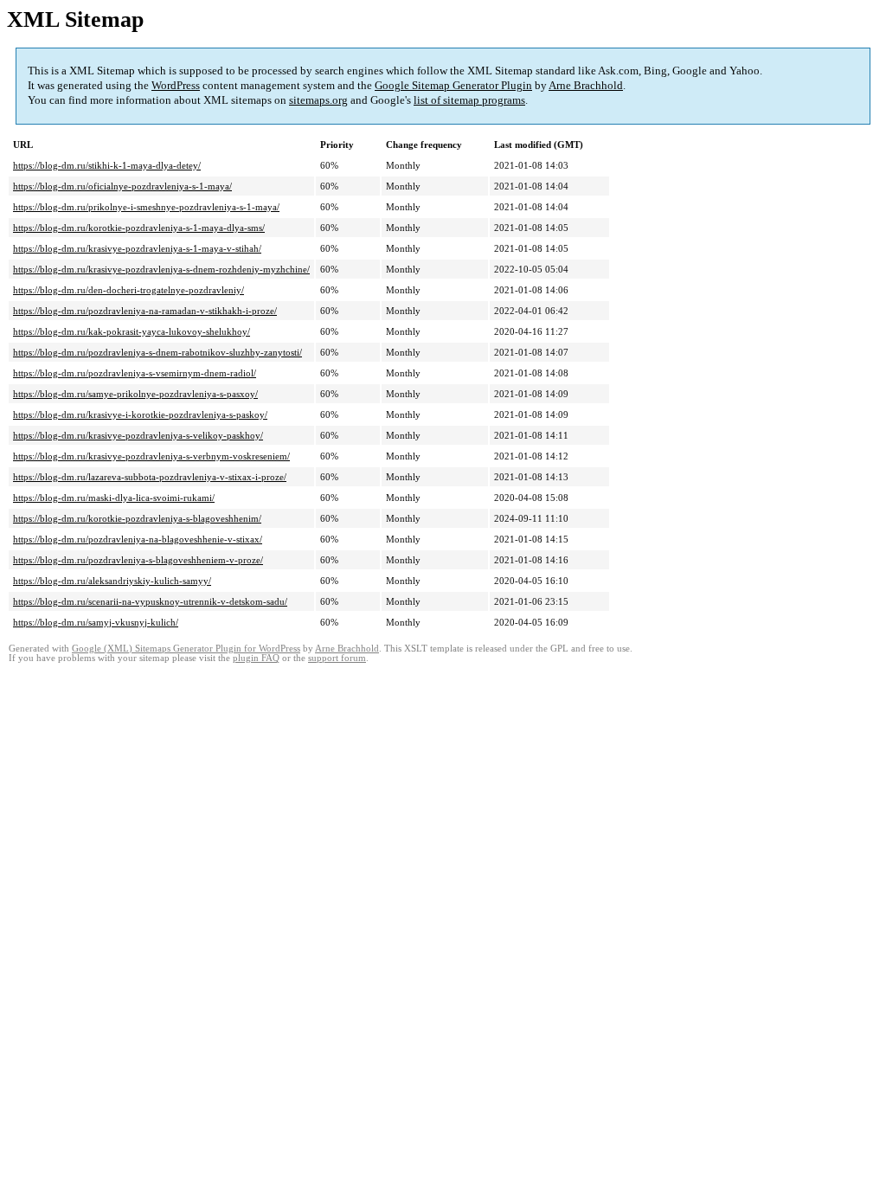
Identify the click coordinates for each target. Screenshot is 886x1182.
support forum (337, 658)
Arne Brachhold (586, 85)
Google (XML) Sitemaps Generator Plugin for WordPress (186, 648)
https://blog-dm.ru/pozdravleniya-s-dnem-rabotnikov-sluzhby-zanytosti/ (157, 352)
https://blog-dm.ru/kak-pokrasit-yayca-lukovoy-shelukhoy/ (131, 331)
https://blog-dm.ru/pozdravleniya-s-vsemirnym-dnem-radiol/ (134, 373)
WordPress (175, 85)
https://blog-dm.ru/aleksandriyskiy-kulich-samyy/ (112, 580)
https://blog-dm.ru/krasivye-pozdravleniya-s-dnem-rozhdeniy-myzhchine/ (161, 269)
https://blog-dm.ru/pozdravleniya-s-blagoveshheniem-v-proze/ (138, 560)
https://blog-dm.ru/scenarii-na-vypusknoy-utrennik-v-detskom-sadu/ (150, 601)
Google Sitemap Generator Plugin (453, 85)
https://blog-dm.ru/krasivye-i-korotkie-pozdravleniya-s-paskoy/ (140, 414)
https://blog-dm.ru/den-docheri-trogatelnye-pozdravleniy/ (128, 290)
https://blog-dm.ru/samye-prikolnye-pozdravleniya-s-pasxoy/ (135, 394)
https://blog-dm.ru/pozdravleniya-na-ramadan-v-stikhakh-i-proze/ (145, 310)
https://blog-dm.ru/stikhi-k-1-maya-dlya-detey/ (107, 165)
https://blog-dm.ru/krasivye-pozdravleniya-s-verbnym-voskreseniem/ (151, 456)
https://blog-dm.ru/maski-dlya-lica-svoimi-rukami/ (114, 497)
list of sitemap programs (469, 99)
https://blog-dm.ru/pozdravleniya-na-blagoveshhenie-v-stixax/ (137, 539)
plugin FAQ (256, 658)
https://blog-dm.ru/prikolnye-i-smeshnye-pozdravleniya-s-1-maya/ (146, 207)
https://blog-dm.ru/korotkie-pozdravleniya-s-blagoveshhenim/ (137, 518)
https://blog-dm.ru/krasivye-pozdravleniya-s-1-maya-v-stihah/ (137, 248)
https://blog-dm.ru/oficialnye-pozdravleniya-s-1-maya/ (122, 186)
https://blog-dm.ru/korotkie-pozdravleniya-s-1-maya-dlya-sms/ (139, 227)
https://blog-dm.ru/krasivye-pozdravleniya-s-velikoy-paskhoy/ (138, 435)
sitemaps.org (318, 99)
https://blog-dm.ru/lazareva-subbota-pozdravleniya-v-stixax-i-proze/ (149, 477)
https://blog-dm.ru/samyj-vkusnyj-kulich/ (95, 622)
